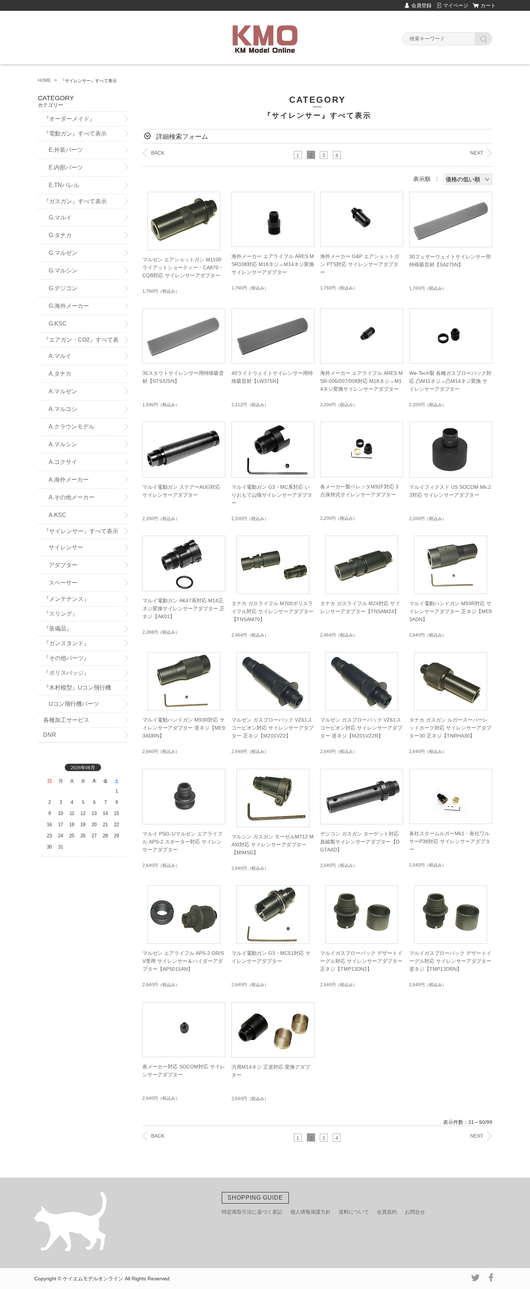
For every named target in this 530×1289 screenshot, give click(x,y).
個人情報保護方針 (310, 1212)
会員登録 (421, 5)
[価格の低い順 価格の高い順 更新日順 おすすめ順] (467, 179)
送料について (354, 1212)
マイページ (455, 5)
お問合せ (415, 1212)
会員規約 (387, 1212)
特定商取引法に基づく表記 (252, 1212)
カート (488, 5)
